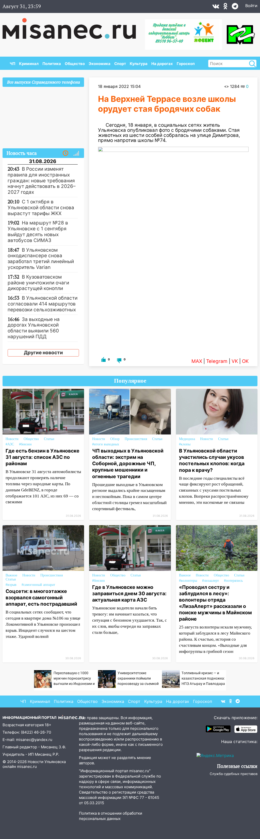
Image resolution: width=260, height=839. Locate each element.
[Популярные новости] (76, 153)
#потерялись (233, 581)
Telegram (217, 361)
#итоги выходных (105, 444)
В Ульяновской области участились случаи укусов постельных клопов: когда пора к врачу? (212, 460)
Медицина (187, 439)
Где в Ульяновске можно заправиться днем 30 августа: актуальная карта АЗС (129, 593)
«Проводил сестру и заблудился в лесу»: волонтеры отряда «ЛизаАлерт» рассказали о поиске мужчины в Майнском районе (215, 603)
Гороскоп (186, 63)
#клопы (184, 444)
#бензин (25, 444)
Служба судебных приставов (233, 774)
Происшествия (136, 439)
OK (245, 361)
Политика (51, 63)
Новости (12, 439)
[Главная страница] (73, 26)
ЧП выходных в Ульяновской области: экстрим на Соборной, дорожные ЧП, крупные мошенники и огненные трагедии (128, 463)
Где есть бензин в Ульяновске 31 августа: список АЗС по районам (42, 457)
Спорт (120, 63)
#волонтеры (188, 581)
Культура (139, 63)
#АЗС (10, 444)
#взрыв (11, 585)
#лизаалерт (210, 581)
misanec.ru (27, 766)
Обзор (115, 439)
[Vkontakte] (215, 7)
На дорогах (162, 63)
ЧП (12, 63)
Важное (11, 575)
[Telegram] (235, 7)
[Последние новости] (65, 153)
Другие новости (43, 353)
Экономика (99, 63)
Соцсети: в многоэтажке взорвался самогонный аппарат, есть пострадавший (41, 597)
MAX (196, 361)
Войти (251, 5)
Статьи (49, 439)
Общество (75, 63)
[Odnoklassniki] (225, 7)
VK (235, 361)
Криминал (29, 63)
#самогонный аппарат (38, 585)
